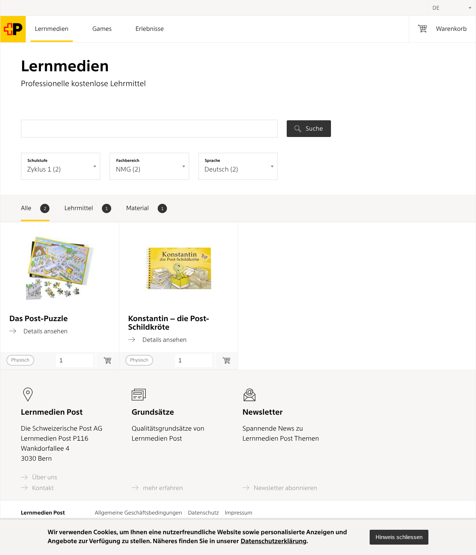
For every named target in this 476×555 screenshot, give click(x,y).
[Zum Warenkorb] (107, 360)
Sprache (212, 160)
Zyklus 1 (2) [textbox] (44, 169)
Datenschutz (203, 512)
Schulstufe (38, 160)
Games (102, 29)
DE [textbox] (436, 7)
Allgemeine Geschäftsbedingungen (138, 512)
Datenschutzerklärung (273, 541)
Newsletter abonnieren (284, 487)
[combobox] (451, 8)
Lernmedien (51, 29)
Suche (313, 128)
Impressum (238, 512)
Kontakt (42, 487)
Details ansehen (45, 330)
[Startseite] (13, 29)
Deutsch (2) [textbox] (221, 169)
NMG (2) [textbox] (128, 169)
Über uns (43, 477)
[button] (399, 537)
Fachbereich (127, 160)
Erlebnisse (149, 29)
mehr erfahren (162, 487)
